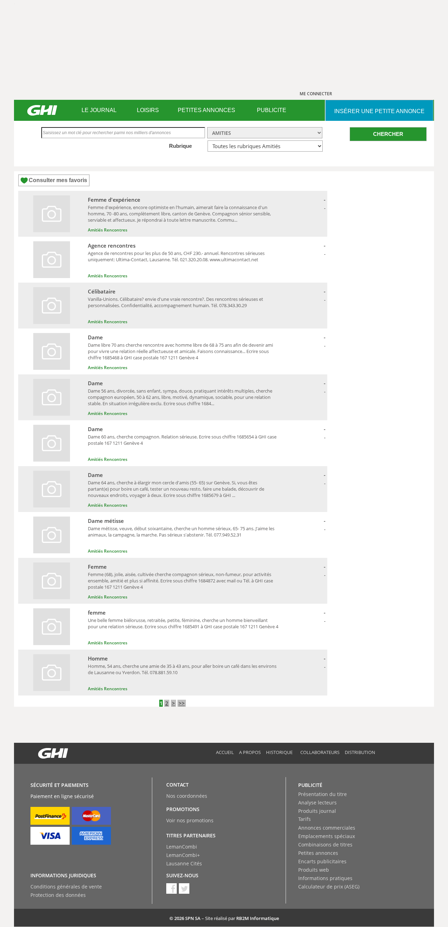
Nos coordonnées (186, 796)
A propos (250, 752)
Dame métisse (106, 520)
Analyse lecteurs (317, 802)
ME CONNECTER (316, 94)
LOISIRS (148, 110)
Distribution (360, 752)
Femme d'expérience (114, 199)
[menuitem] (99, 110)
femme (97, 612)
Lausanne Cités (184, 863)
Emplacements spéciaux (326, 836)
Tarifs (304, 819)
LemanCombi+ (183, 855)
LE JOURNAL (99, 110)
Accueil (225, 752)
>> (181, 703)
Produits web (313, 869)
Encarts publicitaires (322, 861)
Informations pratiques (325, 878)
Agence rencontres (111, 245)
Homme (98, 658)
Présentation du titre (322, 794)
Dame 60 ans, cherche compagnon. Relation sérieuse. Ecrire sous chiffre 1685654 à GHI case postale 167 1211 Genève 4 (182, 440)
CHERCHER (388, 134)
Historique (279, 752)
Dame (95, 337)
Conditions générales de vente (66, 886)
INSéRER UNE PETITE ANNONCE (379, 111)
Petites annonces (318, 853)
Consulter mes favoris (58, 180)
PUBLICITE (271, 110)
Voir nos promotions (190, 820)
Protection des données (58, 895)
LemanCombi (181, 846)
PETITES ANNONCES (206, 110)
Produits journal (317, 811)
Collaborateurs (320, 752)
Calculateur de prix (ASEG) (328, 886)
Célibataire (101, 291)
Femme (97, 566)
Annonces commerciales (326, 827)
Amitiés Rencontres (107, 230)
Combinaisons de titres (325, 844)
